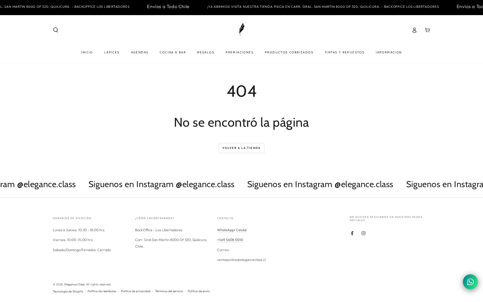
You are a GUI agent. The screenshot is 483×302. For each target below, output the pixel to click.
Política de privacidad (135, 291)
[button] (55, 30)
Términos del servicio (169, 291)
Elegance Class (74, 284)
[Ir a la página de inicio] (241, 30)
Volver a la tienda (241, 148)
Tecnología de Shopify (68, 291)
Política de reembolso (102, 291)
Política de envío (199, 291)
